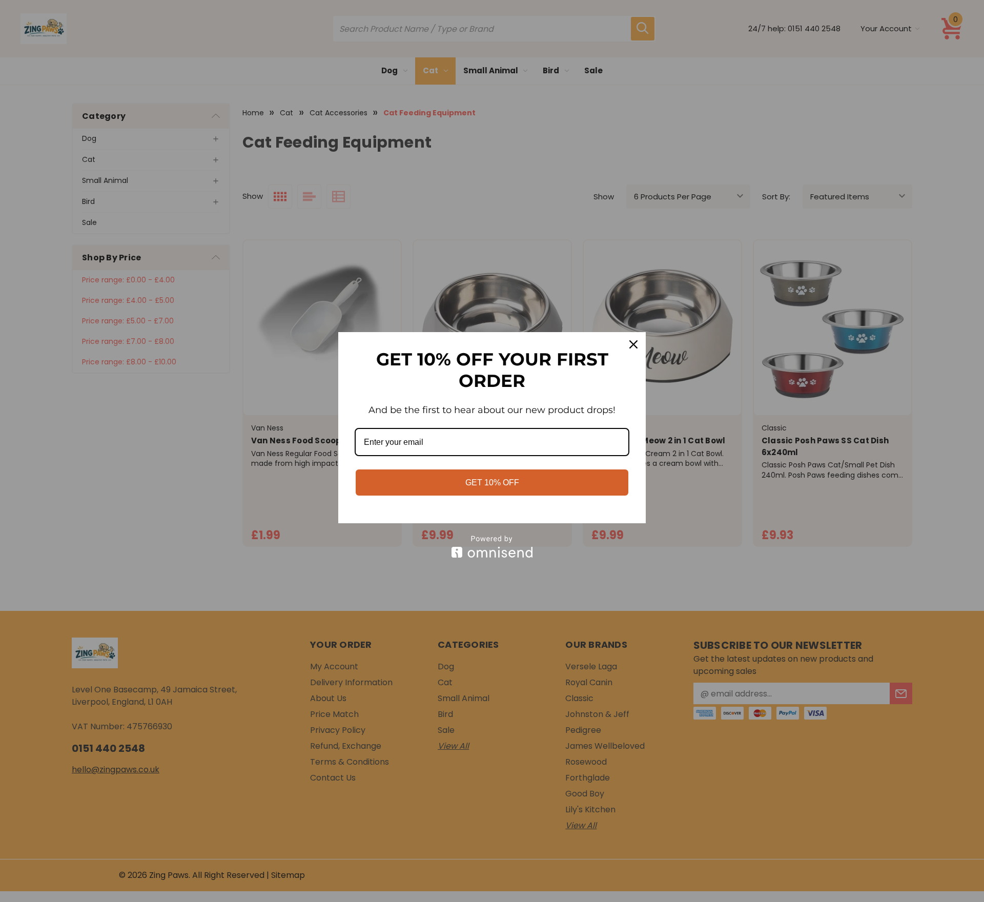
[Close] (633, 344)
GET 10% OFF (492, 482)
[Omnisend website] (492, 546)
